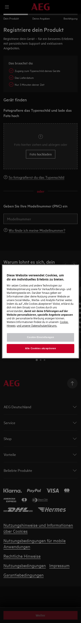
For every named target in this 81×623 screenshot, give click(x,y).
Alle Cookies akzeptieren (40, 348)
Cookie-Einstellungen (40, 337)
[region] (40, 312)
